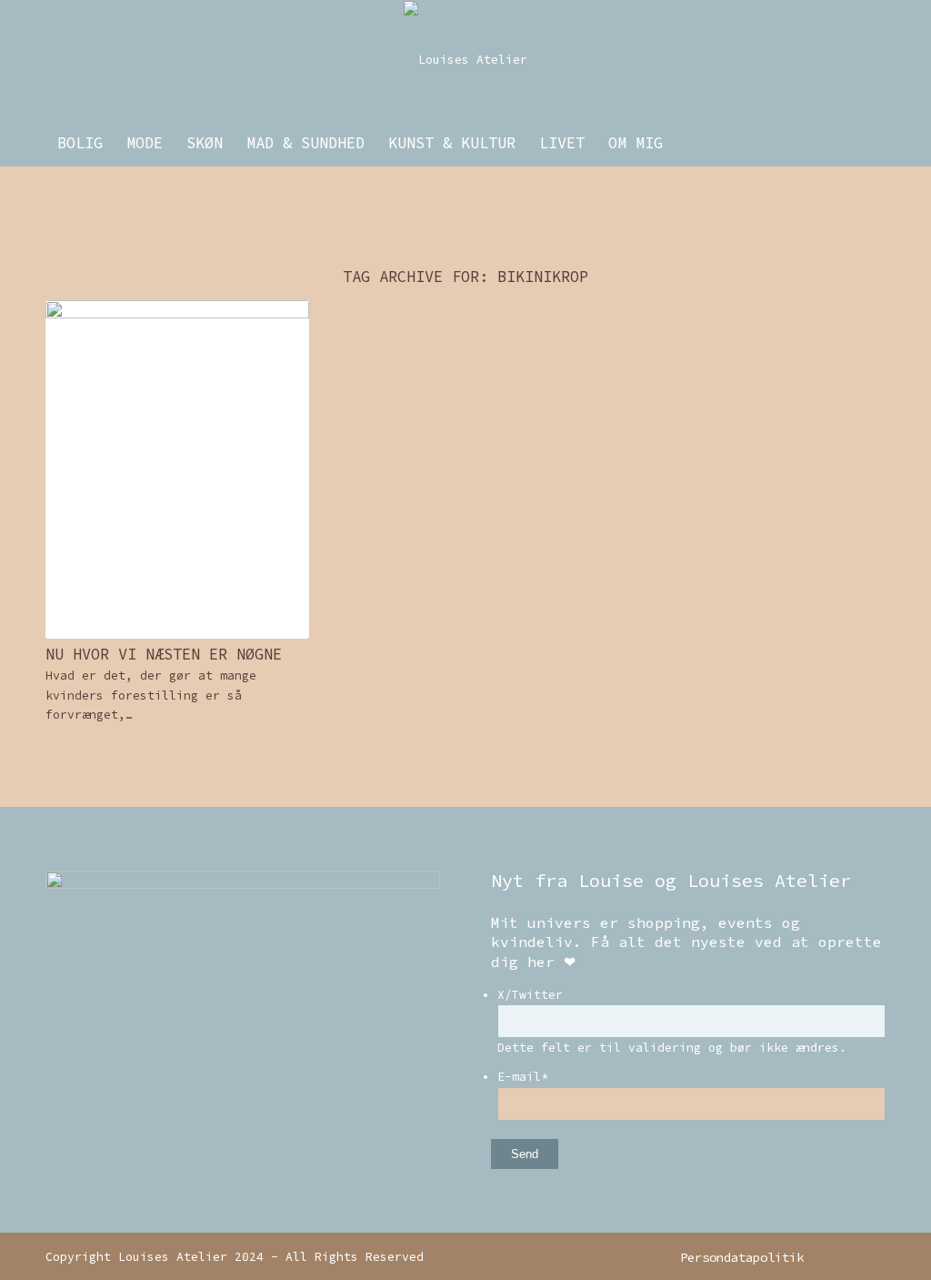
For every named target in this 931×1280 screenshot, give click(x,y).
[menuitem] (80, 143)
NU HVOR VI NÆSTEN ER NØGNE (163, 654)
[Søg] (874, 143)
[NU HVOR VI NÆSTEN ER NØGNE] (177, 469)
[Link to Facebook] (872, 1256)
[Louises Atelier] (465, 60)
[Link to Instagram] (844, 1256)
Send (524, 1154)
